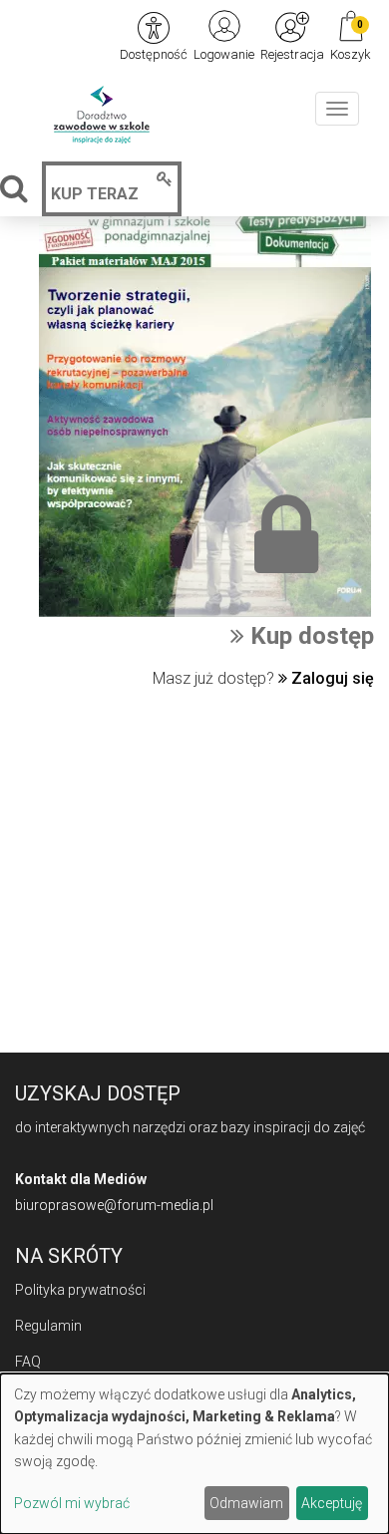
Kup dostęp (309, 636)
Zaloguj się (330, 678)
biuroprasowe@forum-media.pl (114, 1205)
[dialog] (194, 1454)
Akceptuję (331, 1503)
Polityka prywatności (80, 1290)
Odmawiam (246, 1503)
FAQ (28, 1362)
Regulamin (48, 1326)
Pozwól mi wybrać (72, 1503)
